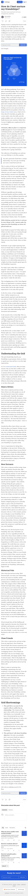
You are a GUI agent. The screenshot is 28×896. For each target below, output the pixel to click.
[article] (14, 836)
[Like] (2, 21)
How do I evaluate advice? (9, 843)
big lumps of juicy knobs (12, 111)
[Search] (25, 827)
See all (4, 866)
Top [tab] (3, 827)
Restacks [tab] (11, 810)
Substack (7, 893)
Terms (18, 884)
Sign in (25, 2)
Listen (24, 17)
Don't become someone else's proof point (10, 846)
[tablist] (7, 809)
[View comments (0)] (6, 21)
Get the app (21, 889)
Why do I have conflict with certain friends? (10, 832)
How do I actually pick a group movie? (8, 854)
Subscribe (19, 2)
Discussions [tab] (12, 827)
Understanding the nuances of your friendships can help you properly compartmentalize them (10, 836)
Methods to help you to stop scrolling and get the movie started (10, 858)
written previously (11, 367)
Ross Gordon (7, 16)
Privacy (14, 884)
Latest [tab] (6, 827)
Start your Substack (10, 889)
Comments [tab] (4, 810)
